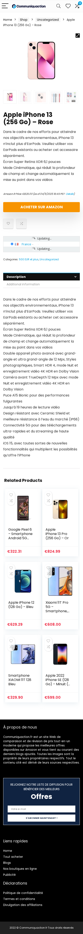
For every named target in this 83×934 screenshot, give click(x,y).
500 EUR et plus (29, 259)
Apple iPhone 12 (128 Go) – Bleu (21, 604)
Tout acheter (13, 857)
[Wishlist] (68, 6)
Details (70, 194)
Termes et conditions (19, 899)
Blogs (7, 863)
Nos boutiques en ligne (20, 869)
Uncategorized (48, 20)
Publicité (9, 875)
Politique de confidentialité (23, 893)
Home (7, 20)
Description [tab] (16, 277)
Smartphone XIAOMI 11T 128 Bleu (19, 680)
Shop (23, 20)
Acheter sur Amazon (41, 207)
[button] (78, 35)
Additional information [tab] (23, 284)
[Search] (58, 6)
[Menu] (5, 6)
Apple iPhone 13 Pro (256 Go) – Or (57, 534)
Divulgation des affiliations (22, 905)
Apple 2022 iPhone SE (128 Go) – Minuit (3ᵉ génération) (58, 682)
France (26, 244)
